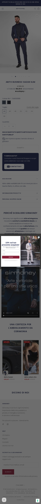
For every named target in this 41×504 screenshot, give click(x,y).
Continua (11, 257)
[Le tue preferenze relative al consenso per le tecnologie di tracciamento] (37, 500)
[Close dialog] (39, 237)
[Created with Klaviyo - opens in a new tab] (20, 267)
